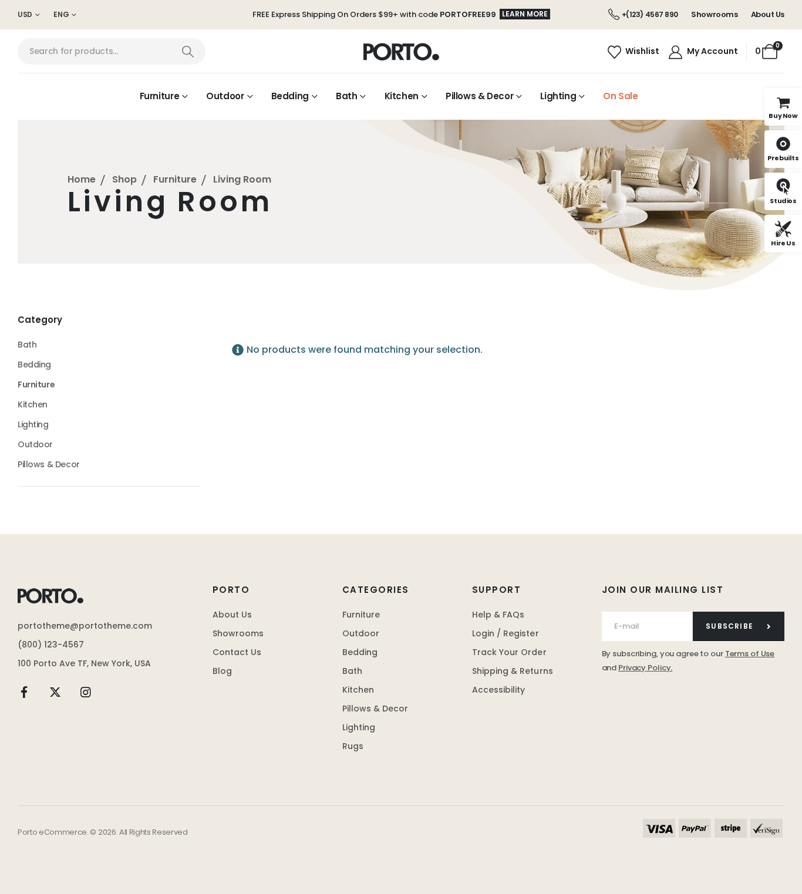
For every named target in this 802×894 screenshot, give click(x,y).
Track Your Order (509, 652)
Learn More (525, 14)
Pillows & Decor (479, 96)
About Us (767, 14)
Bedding (290, 96)
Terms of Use (750, 653)
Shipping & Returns (512, 671)
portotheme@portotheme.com (85, 626)
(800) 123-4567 (51, 644)
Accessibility (498, 690)
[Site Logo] (401, 51)
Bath (347, 96)
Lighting (558, 96)
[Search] (187, 51)
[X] (55, 692)
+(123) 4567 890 (650, 14)
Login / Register (505, 633)
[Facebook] (24, 692)
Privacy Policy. (645, 667)
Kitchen (402, 96)
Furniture (160, 96)
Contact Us (237, 652)
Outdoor (225, 96)
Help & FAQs (498, 614)
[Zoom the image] (50, 595)
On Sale (620, 96)
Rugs (352, 746)
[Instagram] (85, 692)
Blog (222, 671)
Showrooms (714, 14)
